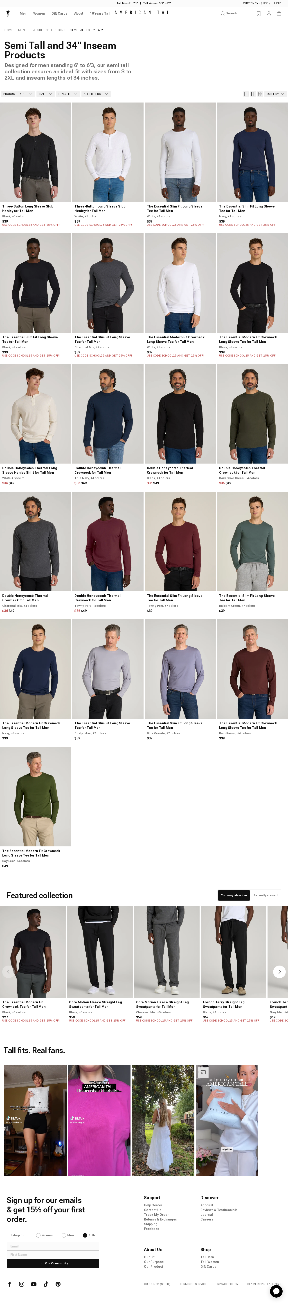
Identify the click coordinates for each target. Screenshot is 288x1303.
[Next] (64, 152)
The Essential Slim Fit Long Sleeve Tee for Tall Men (175, 209)
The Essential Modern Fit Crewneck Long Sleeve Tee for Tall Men (176, 339)
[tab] (234, 895)
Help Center (153, 1205)
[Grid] (253, 94)
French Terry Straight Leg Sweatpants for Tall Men (224, 1004)
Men (21, 30)
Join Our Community (53, 1263)
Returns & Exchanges (160, 1219)
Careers (206, 1219)
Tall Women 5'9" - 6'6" (157, 3)
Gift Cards (208, 1266)
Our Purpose (154, 1262)
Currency (256, 3)
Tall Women (209, 1262)
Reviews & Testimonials (219, 1210)
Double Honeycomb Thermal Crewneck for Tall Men (97, 470)
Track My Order (156, 1214)
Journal (206, 1214)
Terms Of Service (193, 1284)
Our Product (153, 1266)
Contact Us (153, 1210)
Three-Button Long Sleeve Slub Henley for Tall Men (27, 209)
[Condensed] (260, 94)
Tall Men (207, 1257)
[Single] (246, 94)
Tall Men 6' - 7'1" (127, 3)
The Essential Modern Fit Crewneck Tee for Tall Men (24, 1004)
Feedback (151, 1229)
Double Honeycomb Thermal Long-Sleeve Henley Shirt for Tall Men (30, 470)
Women (47, 1235)
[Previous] (7, 152)
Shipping (151, 1224)
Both (91, 1235)
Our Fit (149, 1257)
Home (8, 30)
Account (206, 1205)
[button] (35, 1120)
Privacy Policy (227, 1284)
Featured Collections (47, 30)
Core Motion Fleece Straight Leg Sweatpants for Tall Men (95, 1004)
